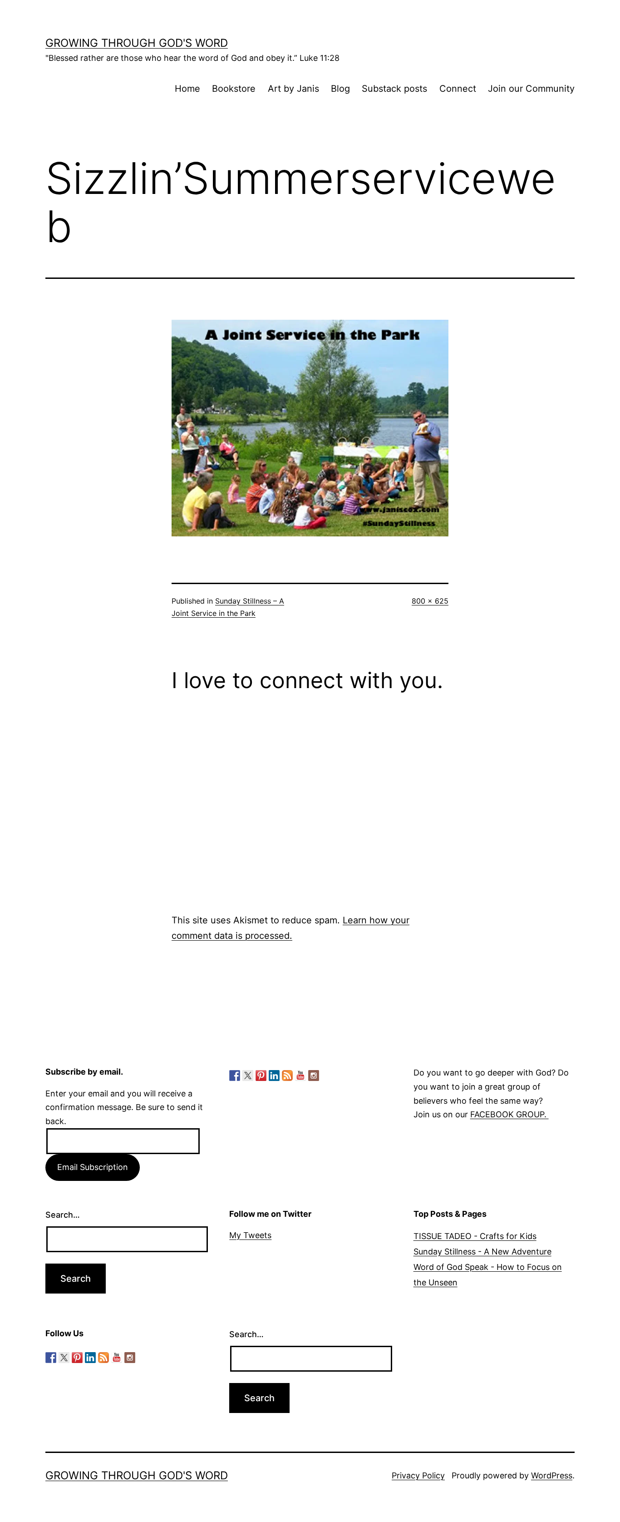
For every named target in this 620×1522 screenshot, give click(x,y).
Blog (340, 88)
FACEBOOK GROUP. (509, 1114)
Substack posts (394, 88)
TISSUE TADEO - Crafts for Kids (474, 1236)
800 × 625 (430, 600)
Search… (62, 1215)
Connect (457, 88)
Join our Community (531, 88)
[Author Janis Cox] (234, 1075)
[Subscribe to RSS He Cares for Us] (287, 1075)
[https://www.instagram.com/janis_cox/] (313, 1075)
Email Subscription (92, 1167)
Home (187, 88)
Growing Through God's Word (136, 43)
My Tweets (250, 1235)
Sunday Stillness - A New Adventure (482, 1251)
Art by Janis (293, 88)
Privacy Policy (418, 1475)
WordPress (551, 1475)
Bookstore (234, 88)
